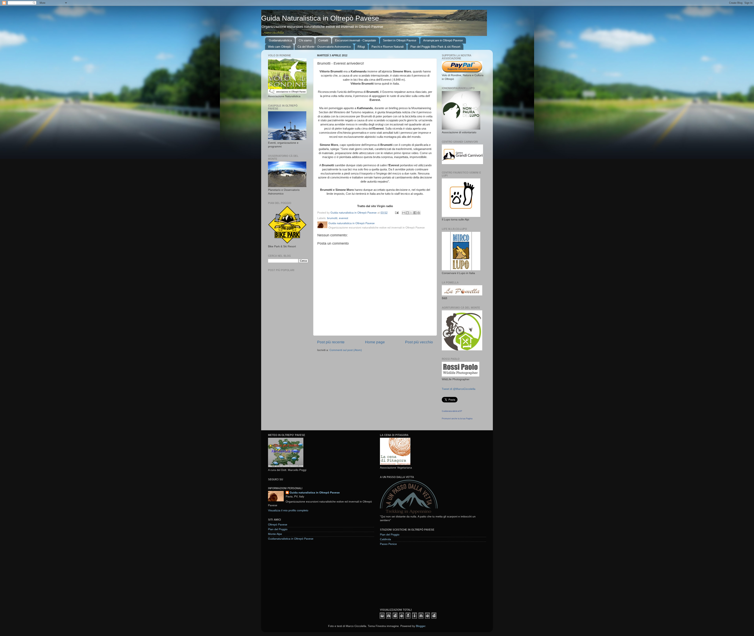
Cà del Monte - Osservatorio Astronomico (324, 46)
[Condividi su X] (411, 213)
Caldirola (385, 539)
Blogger (420, 626)
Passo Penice (388, 544)
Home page (375, 342)
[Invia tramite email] (404, 213)
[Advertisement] (409, 576)
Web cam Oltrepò (279, 46)
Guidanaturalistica (280, 40)
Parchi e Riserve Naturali (388, 46)
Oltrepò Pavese (277, 524)
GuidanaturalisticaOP (452, 411)
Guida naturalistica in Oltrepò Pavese (315, 492)
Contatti (323, 40)
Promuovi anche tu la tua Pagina (457, 418)
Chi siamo (305, 40)
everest (343, 218)
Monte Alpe (275, 534)
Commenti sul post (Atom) (345, 350)
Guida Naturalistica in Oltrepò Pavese (320, 18)
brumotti (332, 218)
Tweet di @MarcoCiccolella (458, 388)
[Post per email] (396, 212)
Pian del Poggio (277, 529)
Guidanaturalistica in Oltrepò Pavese (290, 538)
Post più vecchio (419, 342)
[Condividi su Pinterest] (419, 213)
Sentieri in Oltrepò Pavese (399, 40)
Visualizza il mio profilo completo (288, 510)
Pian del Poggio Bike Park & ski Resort (435, 46)
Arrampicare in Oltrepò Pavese (443, 40)
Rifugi (361, 46)
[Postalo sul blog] (407, 213)
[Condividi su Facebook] (415, 213)
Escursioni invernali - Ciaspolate (355, 40)
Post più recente (331, 342)
